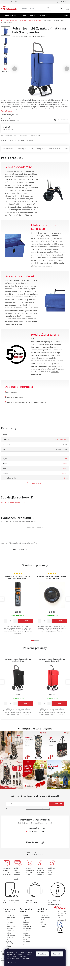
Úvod (2, 2)
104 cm (65, 464)
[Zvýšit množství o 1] (15, 621)
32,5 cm (65, 473)
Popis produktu (8, 149)
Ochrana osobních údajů (26, 937)
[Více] (65, 15)
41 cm (65, 468)
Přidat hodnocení (35, 528)
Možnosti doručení (63, 120)
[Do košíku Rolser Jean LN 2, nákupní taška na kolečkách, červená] (59, 703)
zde (28, 958)
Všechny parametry (34, 483)
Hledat (48, 8)
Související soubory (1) (36, 149)
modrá (65, 454)
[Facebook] (42, 842)
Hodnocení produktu (54, 149)
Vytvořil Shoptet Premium (36, 854)
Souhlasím (57, 954)
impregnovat (10, 305)
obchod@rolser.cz (37, 828)
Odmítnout (42, 954)
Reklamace (27, 926)
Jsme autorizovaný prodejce (11, 926)
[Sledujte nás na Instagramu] (60, 930)
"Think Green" (16, 324)
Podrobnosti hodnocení (39, 36)
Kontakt (10, 2)
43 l (66, 459)
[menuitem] (11, 15)
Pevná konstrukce (61, 439)
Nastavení (12, 963)
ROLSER (37, 135)
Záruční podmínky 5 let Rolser (14, 502)
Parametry (21, 149)
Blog (8, 948)
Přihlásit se (56, 804)
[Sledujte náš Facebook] (60, 924)
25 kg (66, 478)
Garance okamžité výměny (9, 939)
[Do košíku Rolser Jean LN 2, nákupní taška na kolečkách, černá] (25, 703)
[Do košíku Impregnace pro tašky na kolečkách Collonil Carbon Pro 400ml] (25, 621)
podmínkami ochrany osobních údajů (38, 809)
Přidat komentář (20, 549)
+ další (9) (5, 71)
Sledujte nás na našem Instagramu (37, 729)
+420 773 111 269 (61, 8)
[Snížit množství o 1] (5, 621)
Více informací (6, 111)
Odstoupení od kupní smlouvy (27, 931)
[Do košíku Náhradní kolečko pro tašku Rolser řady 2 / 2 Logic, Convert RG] (59, 621)
